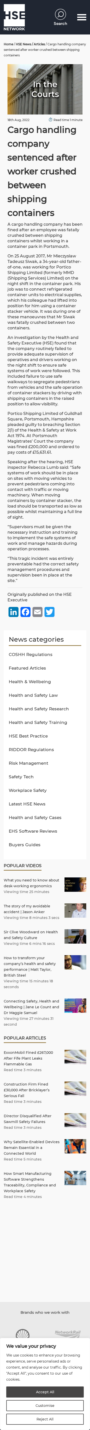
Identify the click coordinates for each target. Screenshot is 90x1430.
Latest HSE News (27, 803)
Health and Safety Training (38, 722)
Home (8, 44)
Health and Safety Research (39, 708)
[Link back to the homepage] (14, 17)
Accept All (45, 1392)
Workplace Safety (28, 790)
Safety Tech (21, 776)
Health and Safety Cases (35, 817)
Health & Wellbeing (30, 681)
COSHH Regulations (30, 654)
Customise (45, 1405)
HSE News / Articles (30, 44)
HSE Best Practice (28, 736)
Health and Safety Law (33, 695)
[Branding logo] (22, 1335)
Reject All (45, 1419)
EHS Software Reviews (33, 831)
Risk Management (28, 763)
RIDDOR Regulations (31, 749)
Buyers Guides (24, 844)
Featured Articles (27, 668)
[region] (45, 1384)
